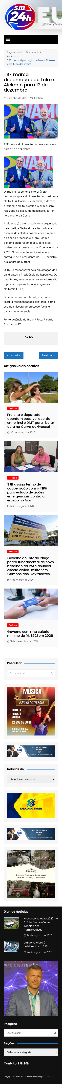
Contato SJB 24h (16, 1063)
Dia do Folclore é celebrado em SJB (35, 944)
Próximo (47, 355)
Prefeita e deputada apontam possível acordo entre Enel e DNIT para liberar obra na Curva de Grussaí (30, 420)
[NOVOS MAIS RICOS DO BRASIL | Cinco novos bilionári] (31, 988)
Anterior (15, 355)
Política (38, 98)
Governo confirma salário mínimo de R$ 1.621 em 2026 (30, 633)
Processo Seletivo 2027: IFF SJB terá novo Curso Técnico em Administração (41, 924)
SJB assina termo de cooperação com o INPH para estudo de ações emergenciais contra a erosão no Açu (27, 492)
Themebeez (49, 1077)
